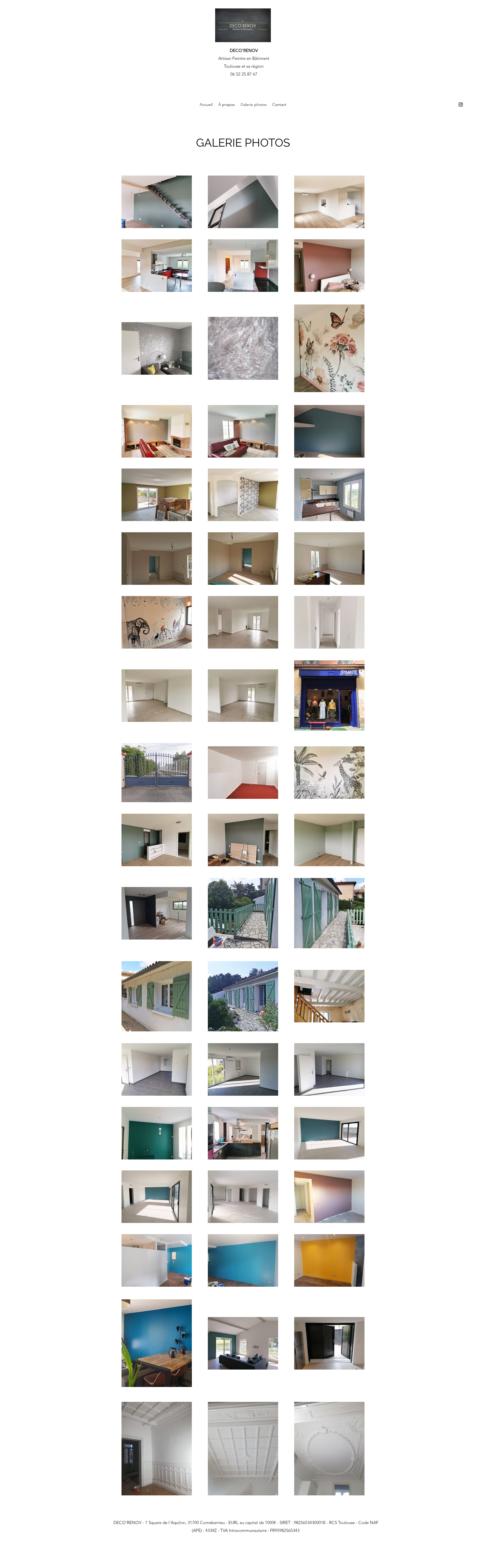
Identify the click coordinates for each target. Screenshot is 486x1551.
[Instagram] (461, 104)
